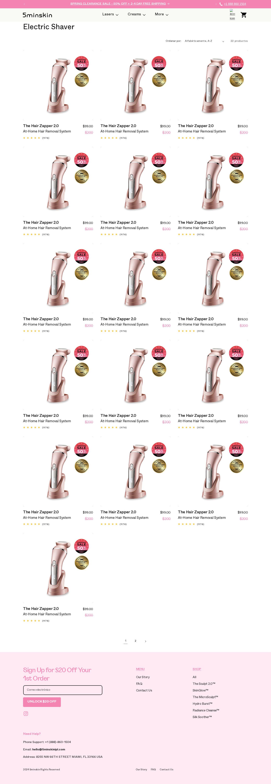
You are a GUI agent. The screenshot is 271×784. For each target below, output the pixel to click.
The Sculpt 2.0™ (204, 684)
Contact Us (144, 691)
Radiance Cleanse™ (206, 711)
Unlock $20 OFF (41, 702)
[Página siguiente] (145, 641)
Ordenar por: (173, 41)
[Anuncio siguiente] (216, 4)
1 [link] (125, 641)
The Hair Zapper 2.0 (41, 126)
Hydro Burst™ (202, 704)
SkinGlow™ (200, 691)
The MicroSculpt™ (205, 697)
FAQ (139, 684)
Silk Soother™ (202, 717)
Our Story (143, 677)
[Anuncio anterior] (24, 4)
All (194, 677)
